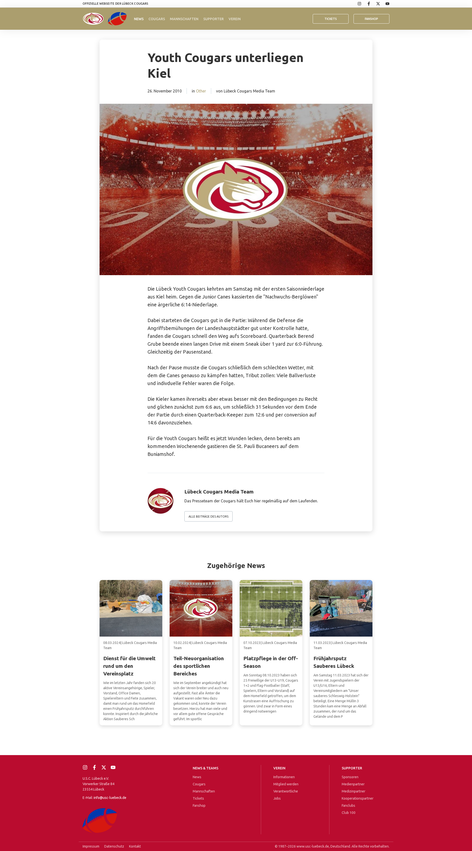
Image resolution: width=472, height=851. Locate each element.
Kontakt (135, 846)
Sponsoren (350, 777)
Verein (235, 19)
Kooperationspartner (357, 798)
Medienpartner (353, 784)
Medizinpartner (353, 791)
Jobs (277, 798)
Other (201, 91)
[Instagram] (356, 4)
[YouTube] (384, 4)
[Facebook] (366, 4)
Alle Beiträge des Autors (208, 516)
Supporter (213, 19)
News (139, 19)
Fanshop (199, 805)
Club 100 (348, 813)
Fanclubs (348, 805)
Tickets (330, 18)
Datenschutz (114, 846)
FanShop (371, 18)
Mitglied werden (285, 784)
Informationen (284, 777)
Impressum (91, 846)
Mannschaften (184, 19)
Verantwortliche (285, 791)
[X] (375, 4)
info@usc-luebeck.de (110, 798)
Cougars (156, 19)
